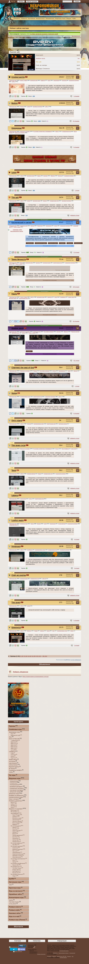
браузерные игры (14, 732)
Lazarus (14, 495)
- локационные (13, 781)
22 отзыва (76, 252)
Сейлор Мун (16, 840)
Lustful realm (17, 520)
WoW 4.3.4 (13, 745)
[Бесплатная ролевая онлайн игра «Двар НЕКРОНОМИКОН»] (60, 15)
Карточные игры (15, 888)
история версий (63, 957)
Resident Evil (16, 872)
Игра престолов (17, 857)
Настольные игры (15, 882)
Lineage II (12, 751)
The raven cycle (18, 445)
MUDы (11, 772)
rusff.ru (13, 81)
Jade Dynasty (13, 763)
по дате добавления (76, 659)
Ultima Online (13, 765)
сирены (72, 630)
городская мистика (63, 423)
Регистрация (32, 1)
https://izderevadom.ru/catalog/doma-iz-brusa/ (35, 676)
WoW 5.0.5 (13, 746)
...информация (15, 740)
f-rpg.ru (56, 448)
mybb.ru (57, 131)
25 (42, 287)
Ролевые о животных (15, 801)
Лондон (39, 473)
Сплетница (15, 847)
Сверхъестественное (18, 854)
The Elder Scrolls (17, 868)
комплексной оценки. (64, 950)
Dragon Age (16, 869)
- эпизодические (14, 784)
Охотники (60, 175)
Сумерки (15, 816)
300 (34, 147)
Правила (29, 243)
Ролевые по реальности (16, 795)
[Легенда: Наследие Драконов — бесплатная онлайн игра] (44, 162)
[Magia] (49, 305)
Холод (14, 393)
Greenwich (16, 627)
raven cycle (73, 448)
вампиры (45, 175)
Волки (12, 802)
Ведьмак (15, 824)
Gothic (11, 900)
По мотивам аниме (16, 826)
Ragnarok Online (14, 767)
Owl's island (16, 421)
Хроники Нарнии (17, 821)
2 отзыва (76, 645)
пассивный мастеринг (37, 106)
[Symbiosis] (49, 556)
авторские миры (33, 80)
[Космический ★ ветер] (49, 233)
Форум (68, 18)
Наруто (14, 827)
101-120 (38, 656)
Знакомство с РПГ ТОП (61, 956)
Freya (12, 753)
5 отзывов (76, 620)
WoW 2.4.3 (13, 742)
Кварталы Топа (60, 18)
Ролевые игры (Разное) (17, 920)
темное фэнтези (61, 523)
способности (63, 297)
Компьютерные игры (16, 898)
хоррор (28, 106)
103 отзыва (76, 287)
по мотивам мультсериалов (18, 858)
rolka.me (75, 371)
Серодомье (16, 128)
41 (42, 321)
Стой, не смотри (18, 575)
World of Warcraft (14, 739)
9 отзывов (76, 147)
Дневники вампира (75, 331)
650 (34, 96)
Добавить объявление (20, 672)
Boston (14, 103)
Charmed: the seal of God (22, 368)
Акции (70, 243)
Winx (14, 860)
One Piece (15, 836)
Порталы (12, 726)
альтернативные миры (25, 396)
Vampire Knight (17, 830)
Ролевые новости (15, 907)
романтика (64, 80)
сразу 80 (13, 750)
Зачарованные (62, 371)
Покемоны (15, 838)
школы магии (71, 297)
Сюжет (62, 243)
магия (49, 80)
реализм (45, 200)
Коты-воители (16, 822)
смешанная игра (13, 524)
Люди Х (14, 876)
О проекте (49, 956)
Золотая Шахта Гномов (63, 953)
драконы (42, 630)
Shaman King (16, 841)
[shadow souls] (49, 339)
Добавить (16, 18)
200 (34, 190)
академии (43, 80)
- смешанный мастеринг (16, 788)
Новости (24, 18)
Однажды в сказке (17, 855)
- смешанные (13, 783)
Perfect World (13, 759)
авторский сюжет (36, 200)
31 (43, 252)
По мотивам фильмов (16, 843)
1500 (39, 121)
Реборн (14, 832)
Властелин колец (17, 818)
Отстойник (31, 18)
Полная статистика (41, 954)
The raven (15, 603)
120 (26, 215)
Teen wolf (15, 851)
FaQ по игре (53, 243)
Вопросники (40, 18)
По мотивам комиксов (17, 874)
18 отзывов (76, 321)
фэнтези (22, 106)
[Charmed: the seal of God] (49, 377)
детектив (29, 423)
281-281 (45, 656)
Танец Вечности (18, 259)
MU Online (12, 761)
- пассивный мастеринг (16, 790)
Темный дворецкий (18, 835)
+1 (77, 77)
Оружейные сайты (15, 894)
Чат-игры (12, 775)
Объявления (50, 18)
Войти (21, 1)
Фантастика (40, 225)
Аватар (14, 861)
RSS (72, 956)
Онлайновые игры (15, 729)
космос (55, 225)
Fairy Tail (15, 829)
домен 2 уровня (23, 80)
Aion (10, 737)
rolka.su (10, 264)
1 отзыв (77, 190)
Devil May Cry (16, 871)
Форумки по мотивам (25, 131)
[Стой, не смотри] (49, 585)
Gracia (12, 756)
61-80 (29, 656)
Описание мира (41, 243)
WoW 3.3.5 (13, 743)
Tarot (13, 470)
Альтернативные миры (16, 797)
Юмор (21, 262)
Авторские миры (14, 793)
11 (47, 360)
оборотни (53, 175)
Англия (48, 630)
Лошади (13, 805)
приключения (56, 80)
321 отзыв (76, 360)
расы (53, 630)
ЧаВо (74, 18)
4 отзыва (76, 539)
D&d (10, 885)
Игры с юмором (14, 799)
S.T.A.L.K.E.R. (12, 904)
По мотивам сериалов (48, 331)
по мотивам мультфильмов (18, 863)
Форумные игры (13, 80)
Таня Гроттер (16, 819)
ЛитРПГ (11, 879)
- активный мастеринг (15, 786)
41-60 (25, 656)
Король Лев (16, 865)
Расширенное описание (49, 246)
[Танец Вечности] (49, 270)
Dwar (12, 733)
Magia (14, 294)
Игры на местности (15, 891)
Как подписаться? (76, 36)
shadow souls (17, 328)
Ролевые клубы (14, 910)
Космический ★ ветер (21, 222)
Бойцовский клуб (15, 735)
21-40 (21, 656)
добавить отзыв (74, 215)
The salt (15, 197)
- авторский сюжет (14, 792)
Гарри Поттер (16, 815)
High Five (13, 757)
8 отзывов (76, 413)
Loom (13, 172)
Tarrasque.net (72, 953)
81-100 (34, 656)
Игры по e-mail (14, 917)
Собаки (13, 804)
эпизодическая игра (66, 131)
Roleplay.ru (55, 953)
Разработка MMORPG (15, 770)
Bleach (14, 833)
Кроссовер (14, 810)
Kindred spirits (18, 77)
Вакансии (78, 243)
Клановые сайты (14, 913)
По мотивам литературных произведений (42, 131)
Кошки (12, 807)
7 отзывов (76, 96)
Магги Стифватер (65, 448)
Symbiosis (15, 546)
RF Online (12, 768)
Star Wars (15, 844)
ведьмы (39, 175)
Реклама (69, 956)
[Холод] (49, 403)
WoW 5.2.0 (13, 748)
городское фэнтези (31, 473)
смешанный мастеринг (74, 80)
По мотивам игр (15, 866)
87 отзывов (76, 121)
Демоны (35, 371)
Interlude (13, 754)
